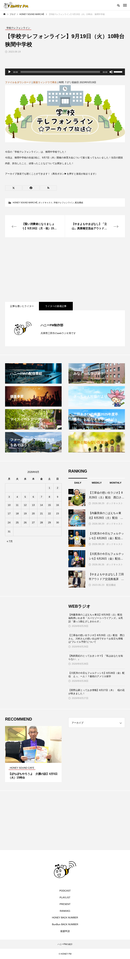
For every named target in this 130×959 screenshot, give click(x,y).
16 (57, 505)
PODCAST (65, 890)
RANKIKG (65, 911)
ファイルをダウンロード (18, 82)
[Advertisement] (65, 269)
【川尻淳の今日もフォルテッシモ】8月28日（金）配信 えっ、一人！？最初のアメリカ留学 (96, 675)
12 (25, 505)
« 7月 (10, 541)
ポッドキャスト (45, 202)
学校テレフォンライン (64, 202)
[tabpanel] (33, 754)
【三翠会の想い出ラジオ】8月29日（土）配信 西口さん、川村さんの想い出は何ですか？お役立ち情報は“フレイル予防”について (96, 638)
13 (33, 505)
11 (17, 505)
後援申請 (65, 931)
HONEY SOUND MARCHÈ (25, 202)
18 (17, 513)
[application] (65, 71)
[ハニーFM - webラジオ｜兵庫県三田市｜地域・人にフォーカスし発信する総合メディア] (16, 5)
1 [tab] (30, 759)
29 (49, 522)
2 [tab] (33, 759)
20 (33, 513)
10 (9, 505)
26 (25, 522)
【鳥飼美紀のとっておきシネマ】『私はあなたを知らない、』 (95, 657)
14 (41, 505)
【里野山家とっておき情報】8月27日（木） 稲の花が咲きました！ (96, 692)
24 (9, 522)
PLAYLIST (65, 897)
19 (25, 513)
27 (33, 522)
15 (49, 505)
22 (49, 513)
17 (9, 513)
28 (41, 522)
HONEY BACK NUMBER (65, 917)
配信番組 (79, 202)
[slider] (118, 71)
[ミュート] (111, 72)
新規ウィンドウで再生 (45, 82)
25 (17, 522)
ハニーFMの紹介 (65, 944)
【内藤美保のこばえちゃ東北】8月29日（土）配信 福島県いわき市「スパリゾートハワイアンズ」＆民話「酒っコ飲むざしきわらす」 (96, 618)
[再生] (9, 72)
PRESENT (65, 904)
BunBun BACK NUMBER (65, 924)
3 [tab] (37, 759)
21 (41, 513)
